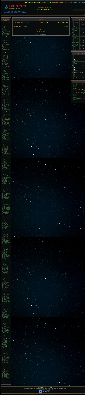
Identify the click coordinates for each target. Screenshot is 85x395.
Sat (4, 306)
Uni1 (77, 72)
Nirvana (7, 251)
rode (8, 296)
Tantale (7, 339)
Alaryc (7, 27)
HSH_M (4, 115)
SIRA (4, 292)
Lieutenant (5, 219)
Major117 (6, 227)
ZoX (6, 382)
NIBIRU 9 (7, 248)
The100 (4, 174)
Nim (7, 250)
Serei (7, 309)
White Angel (6, 368)
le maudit (6, 213)
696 (4, 155)
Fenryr (7, 147)
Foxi (5, 149)
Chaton (8, 79)
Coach (7, 89)
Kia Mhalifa (8, 204)
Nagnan (7, 245)
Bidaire (7, 52)
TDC (4, 48)
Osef (5, 258)
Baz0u (7, 50)
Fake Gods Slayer (6, 144)
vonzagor (7, 362)
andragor (7, 34)
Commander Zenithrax (6, 95)
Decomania (5, 116)
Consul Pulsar (7, 99)
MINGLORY (5, 316)
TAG (4, 104)
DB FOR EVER (7, 114)
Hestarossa (5, 179)
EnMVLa (5, 140)
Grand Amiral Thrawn (6, 173)
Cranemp (7, 107)
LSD (4, 327)
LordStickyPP (6, 224)
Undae (77, 57)
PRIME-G (5, 150)
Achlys (8, 23)
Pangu (4, 147)
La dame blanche (79, 93)
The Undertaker (76, 30)
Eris (76, 77)
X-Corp (4, 231)
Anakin (8, 33)
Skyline (8, 321)
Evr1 (76, 74)
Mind (7, 236)
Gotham (7, 168)
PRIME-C (5, 42)
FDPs (4, 146)
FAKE (4, 88)
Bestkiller (6, 51)
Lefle (5, 214)
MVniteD (5, 381)
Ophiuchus (76, 60)
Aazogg (7, 22)
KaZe (7, 201)
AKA (4, 26)
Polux (7, 268)
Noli (6, 254)
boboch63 (6, 63)
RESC (4, 285)
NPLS (4, 217)
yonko (5, 375)
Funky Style (8, 154)
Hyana (5, 180)
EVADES (5, 86)
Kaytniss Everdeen (6, 200)
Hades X (5, 176)
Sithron (7, 319)
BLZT (4, 133)
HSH (4, 157)
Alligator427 (5, 30)
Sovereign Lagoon (5, 326)
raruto (5, 286)
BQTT (4, 102)
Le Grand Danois (6, 212)
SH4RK (8, 310)
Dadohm (8, 110)
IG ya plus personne (6, 184)
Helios (8, 177)
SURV (4, 243)
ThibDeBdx (5, 347)
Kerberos (5, 29)
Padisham (6, 261)
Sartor (5, 304)
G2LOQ (4, 122)
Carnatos (6, 70)
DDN (4, 50)
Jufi (6, 195)
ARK (4, 202)
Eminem (8, 130)
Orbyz (7, 257)
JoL (4, 318)
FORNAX (5, 177)
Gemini (4, 24)
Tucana (77, 65)
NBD (6, 246)
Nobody (4, 253)
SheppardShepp (6, 313)
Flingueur (6, 148)
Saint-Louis (6, 300)
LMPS (4, 61)
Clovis (7, 88)
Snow (8, 323)
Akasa (7, 26)
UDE (4, 105)
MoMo (8, 242)
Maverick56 (6, 230)
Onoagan (7, 256)
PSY (4, 245)
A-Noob (4, 36)
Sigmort (7, 318)
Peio (5, 262)
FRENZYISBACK (6, 153)
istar (5, 188)
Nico (8, 249)
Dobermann (6, 120)
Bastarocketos (6, 49)
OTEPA (4, 23)
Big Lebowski (5, 53)
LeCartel (5, 64)
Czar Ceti (8, 109)
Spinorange (5, 329)
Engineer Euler (7, 139)
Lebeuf (4, 191)
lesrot (5, 215)
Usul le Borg (6, 355)
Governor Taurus (5, 171)
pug (6, 283)
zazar (7, 380)
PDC (4, 199)
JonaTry (8, 194)
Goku (8, 165)
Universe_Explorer (6, 354)
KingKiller (8, 206)
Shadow (5, 311)
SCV (4, 322)
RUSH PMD (5, 83)
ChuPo (4, 247)
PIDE (4, 71)
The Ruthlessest (5, 345)
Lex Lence (8, 217)
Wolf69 (7, 370)
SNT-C (4, 197)
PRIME (4, 141)
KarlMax (7, 197)
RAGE (4, 183)
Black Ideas (8, 56)
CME (4, 204)
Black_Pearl (8, 57)
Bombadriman (6, 65)
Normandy (5, 331)
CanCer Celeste (6, 67)
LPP (4, 220)
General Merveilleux (5, 160)
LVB (4, 34)
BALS (4, 68)
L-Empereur (8, 208)
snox (7, 324)
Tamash (8, 338)
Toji (7, 349)
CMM (4, 52)
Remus (8, 291)
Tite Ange (7, 348)
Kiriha (8, 207)
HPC (4, 22)
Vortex (7, 363)
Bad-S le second (5, 47)
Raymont (6, 287)
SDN (4, 27)
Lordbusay (6, 222)
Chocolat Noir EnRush (6, 85)
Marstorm (6, 229)
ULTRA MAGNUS (5, 352)
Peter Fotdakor (6, 264)
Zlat (8, 381)
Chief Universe (7, 81)
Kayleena (6, 198)
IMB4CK (5, 353)
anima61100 (5, 37)
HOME (26, 2)
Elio (6, 128)
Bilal (5, 54)
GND (4, 145)
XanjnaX (4, 372)
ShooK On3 (5, 317)
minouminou (5, 238)
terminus (6, 343)
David (8, 113)
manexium (6, 228)
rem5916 (8, 290)
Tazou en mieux (6, 342)
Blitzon (7, 60)
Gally (6, 155)
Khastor (7, 203)
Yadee (8, 374)
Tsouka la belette (5, 350)
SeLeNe (7, 308)
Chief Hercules (7, 80)
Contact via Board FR (48, 389)
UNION (4, 55)
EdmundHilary (7, 125)
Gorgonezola (5, 167)
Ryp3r (7, 299)
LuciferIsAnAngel (6, 226)
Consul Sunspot (5, 101)
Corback (7, 104)
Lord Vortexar (5, 221)
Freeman (5, 151)
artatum (4, 41)
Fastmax (7, 146)
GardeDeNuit (5, 158)
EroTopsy (8, 141)
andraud (7, 35)
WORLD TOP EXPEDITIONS (58, 2)
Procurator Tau (6, 277)
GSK (4, 348)
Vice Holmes (6, 358)
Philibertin (6, 266)
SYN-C (4, 38)
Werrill (4, 367)
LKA (4, 273)
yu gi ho (5, 376)
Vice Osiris (6, 359)
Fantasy (7, 145)
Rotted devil (6, 298)
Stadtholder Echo (6, 332)
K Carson (8, 196)
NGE (4, 154)
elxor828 (8, 129)
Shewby (5, 314)
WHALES (5, 242)
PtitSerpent (6, 282)
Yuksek (7, 377)
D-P (4, 254)
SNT (4, 77)
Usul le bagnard (79, 84)
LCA (4, 44)
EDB (4, 195)
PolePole (6, 267)
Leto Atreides (5, 216)
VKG (4, 57)
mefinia (8, 232)
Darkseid (8, 111)
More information (40, 389)
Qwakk (7, 285)
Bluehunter (5, 62)
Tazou (9, 340)
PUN (4, 283)
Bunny (5, 66)
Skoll (7, 320)
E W (4, 205)
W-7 (4, 135)
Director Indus (7, 118)
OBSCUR (5, 33)
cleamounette (6, 87)
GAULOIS (5, 296)
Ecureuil (7, 124)
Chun (8, 86)
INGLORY (5, 40)
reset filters (43, 31)
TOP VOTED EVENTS (47, 2)
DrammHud (6, 123)
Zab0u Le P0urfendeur (6, 379)
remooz (77, 101)
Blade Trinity (5, 59)
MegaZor (5, 235)
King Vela (7, 205)
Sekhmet (8, 307)
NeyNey (8, 247)
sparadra (7, 327)
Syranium (5, 337)
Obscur (8, 255)
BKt (7, 55)
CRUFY (5, 108)
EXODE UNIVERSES (69, 2)
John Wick (8, 193)
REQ (4, 107)
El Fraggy (6, 127)
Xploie (7, 373)
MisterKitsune (6, 240)
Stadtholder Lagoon (5, 335)
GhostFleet (5, 164)
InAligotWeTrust (6, 187)
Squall (8, 330)
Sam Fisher (8, 303)
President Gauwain (5, 272)
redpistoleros (5, 289)
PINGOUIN (5, 211)
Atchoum (7, 44)
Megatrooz (6, 233)
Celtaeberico (5, 72)
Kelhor (7, 202)
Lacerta (75, 63)
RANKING (31, 2)
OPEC (4, 35)
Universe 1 (76, 70)
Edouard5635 (6, 126)
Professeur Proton (5, 281)
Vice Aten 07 (6, 357)
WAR (4, 67)
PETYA (5, 265)
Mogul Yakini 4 (7, 241)
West (76, 67)
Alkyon (8, 28)
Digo (5, 117)
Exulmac (8, 142)
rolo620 (7, 297)
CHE (4, 137)
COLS (4, 380)
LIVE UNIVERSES (37, 2)
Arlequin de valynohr (6, 39)
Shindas (7, 315)
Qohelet (5, 284)
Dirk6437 (8, 119)
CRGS (4, 109)
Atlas (5, 45)
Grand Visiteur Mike (6, 175)
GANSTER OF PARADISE (6, 156)
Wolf (4, 56)
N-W (4, 60)
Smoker (7, 322)
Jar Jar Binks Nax (6, 190)
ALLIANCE (5, 333)
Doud (8, 122)
